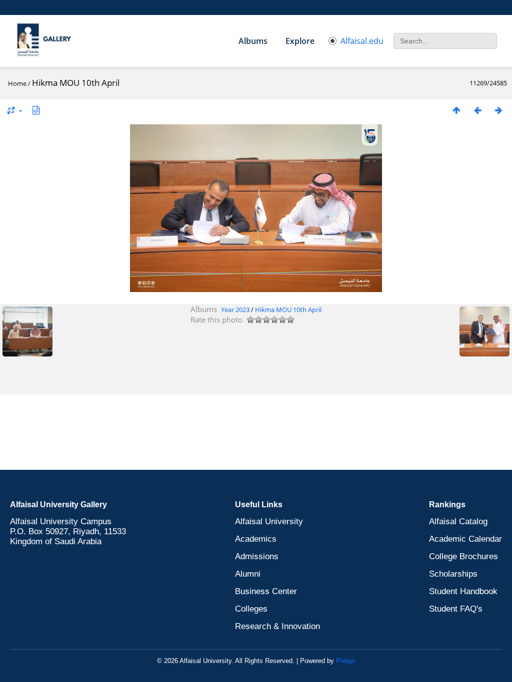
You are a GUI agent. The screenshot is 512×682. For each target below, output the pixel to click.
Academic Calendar (465, 539)
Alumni (247, 574)
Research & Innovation (277, 626)
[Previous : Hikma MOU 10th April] (477, 110)
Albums (253, 40)
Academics (255, 539)
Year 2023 (235, 309)
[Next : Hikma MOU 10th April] (498, 110)
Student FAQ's (455, 609)
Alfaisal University (269, 521)
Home (17, 83)
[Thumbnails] (456, 110)
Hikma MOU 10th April (288, 309)
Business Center (266, 591)
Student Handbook (463, 591)
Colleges (251, 609)
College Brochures (463, 556)
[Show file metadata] (36, 110)
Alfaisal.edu (362, 40)
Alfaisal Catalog (458, 521)
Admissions (256, 556)
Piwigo (345, 661)
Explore (300, 40)
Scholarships (453, 574)
